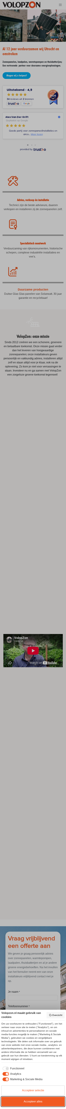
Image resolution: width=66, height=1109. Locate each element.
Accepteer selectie (33, 1090)
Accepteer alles (33, 1101)
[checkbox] (12, 1069)
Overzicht (57, 1015)
